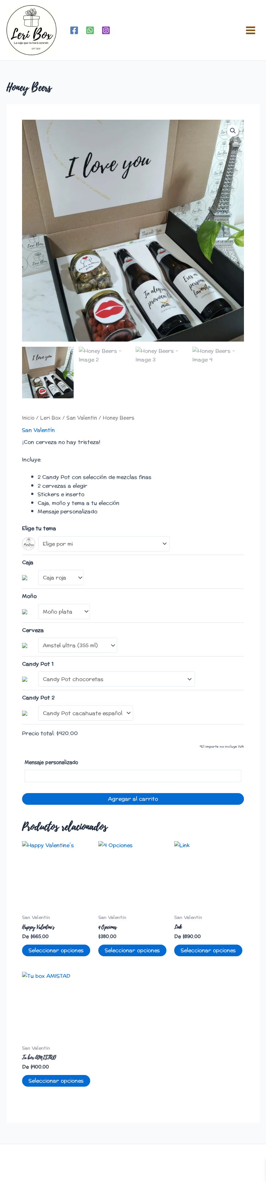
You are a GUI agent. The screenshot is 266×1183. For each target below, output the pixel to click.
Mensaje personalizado (51, 762)
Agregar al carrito (133, 798)
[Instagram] (106, 30)
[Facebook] (74, 30)
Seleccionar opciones (56, 950)
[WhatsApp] (90, 30)
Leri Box (50, 418)
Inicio (28, 418)
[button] (233, 131)
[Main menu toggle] (251, 30)
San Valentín (81, 418)
